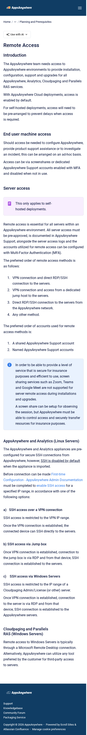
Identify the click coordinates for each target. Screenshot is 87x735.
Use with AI (17, 34)
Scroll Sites (67, 724)
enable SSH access (51, 486)
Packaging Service (14, 717)
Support (8, 703)
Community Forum (14, 712)
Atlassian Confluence (16, 729)
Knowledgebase (13, 708)
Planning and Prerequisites (36, 21)
